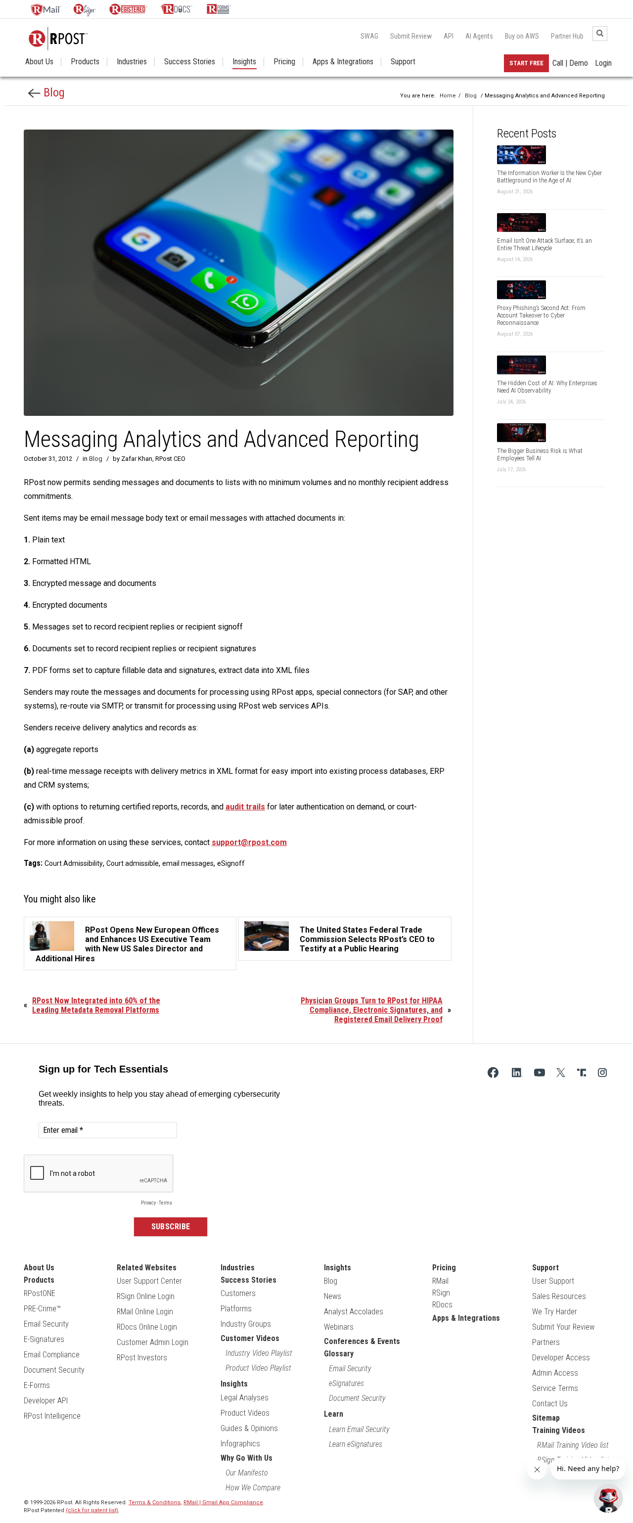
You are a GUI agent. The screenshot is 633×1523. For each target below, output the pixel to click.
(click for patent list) (92, 1510)
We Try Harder (554, 1311)
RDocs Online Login (147, 1327)
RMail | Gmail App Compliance (223, 1502)
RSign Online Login (146, 1296)
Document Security (54, 1370)
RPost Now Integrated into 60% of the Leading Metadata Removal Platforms (96, 1005)
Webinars (339, 1327)
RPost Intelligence (52, 1416)
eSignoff (231, 863)
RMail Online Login (145, 1311)
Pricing (284, 61)
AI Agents (479, 36)
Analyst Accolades (353, 1311)
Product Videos (245, 1413)
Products (85, 61)
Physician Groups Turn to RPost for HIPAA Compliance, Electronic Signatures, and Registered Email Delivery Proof (372, 1010)
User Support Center (149, 1281)
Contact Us (550, 1403)
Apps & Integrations (343, 61)
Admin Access (555, 1373)
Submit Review (411, 36)
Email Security (46, 1324)
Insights (244, 61)
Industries (132, 61)
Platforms (236, 1308)
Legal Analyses (245, 1397)
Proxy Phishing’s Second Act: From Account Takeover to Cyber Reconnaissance (541, 315)
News (332, 1296)
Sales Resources (559, 1296)
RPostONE (39, 1293)
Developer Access (561, 1357)
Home (448, 95)
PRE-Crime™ (42, 1308)
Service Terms (555, 1388)
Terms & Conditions (155, 1502)
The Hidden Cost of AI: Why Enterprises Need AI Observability (547, 386)
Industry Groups (246, 1324)
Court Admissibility (74, 863)
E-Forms (37, 1385)
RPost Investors (142, 1357)
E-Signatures (44, 1339)
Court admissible (132, 863)
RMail (440, 1281)
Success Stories (189, 61)
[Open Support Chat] (608, 1498)
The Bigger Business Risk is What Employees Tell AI (540, 454)
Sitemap (546, 1418)
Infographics (240, 1443)
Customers (238, 1293)
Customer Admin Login (152, 1342)
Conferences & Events (362, 1341)
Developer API (46, 1400)
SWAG (369, 36)
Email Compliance (52, 1354)
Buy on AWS (522, 36)
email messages (188, 863)
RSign (441, 1293)
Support (403, 61)
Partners (546, 1342)
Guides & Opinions (249, 1428)
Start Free (526, 63)
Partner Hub (567, 36)
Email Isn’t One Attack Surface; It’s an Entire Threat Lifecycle (544, 244)
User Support (553, 1281)
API (448, 36)
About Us (39, 61)
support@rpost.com (249, 842)
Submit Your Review (563, 1327)
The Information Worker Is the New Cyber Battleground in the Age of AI (549, 176)
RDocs (442, 1304)
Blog (53, 92)
